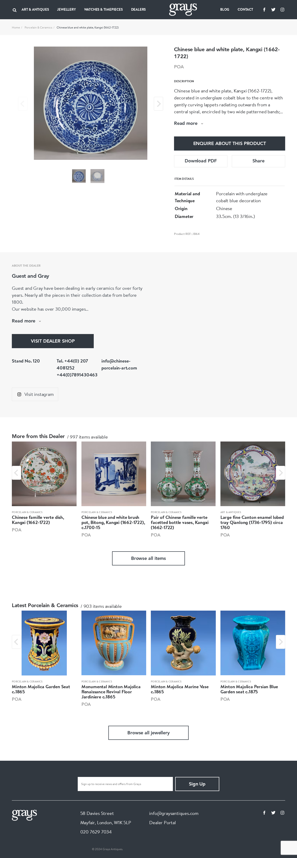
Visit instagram (39, 394)
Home (16, 27)
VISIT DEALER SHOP (52, 341)
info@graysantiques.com (174, 813)
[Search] (14, 9)
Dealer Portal (162, 822)
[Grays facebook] (264, 9)
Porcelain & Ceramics (38, 27)
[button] (79, 176)
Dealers (138, 9)
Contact (245, 9)
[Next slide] (158, 104)
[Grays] (24, 814)
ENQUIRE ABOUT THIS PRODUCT (229, 144)
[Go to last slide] (16, 473)
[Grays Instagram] (282, 9)
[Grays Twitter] (273, 9)
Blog (224, 9)
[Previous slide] (22, 104)
